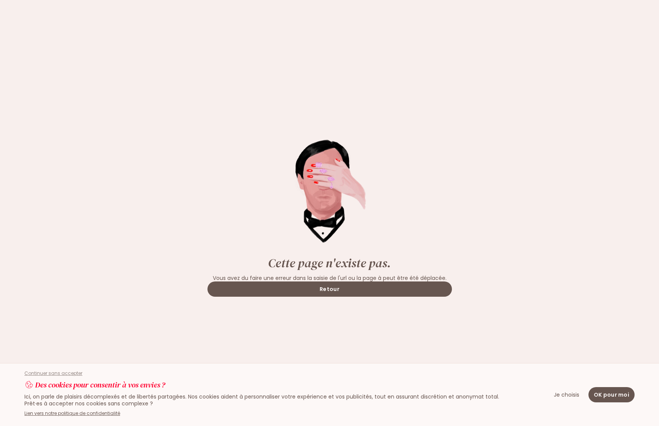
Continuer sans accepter (53, 373)
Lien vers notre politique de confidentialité (72, 413)
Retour (329, 289)
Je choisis (566, 395)
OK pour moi (611, 395)
